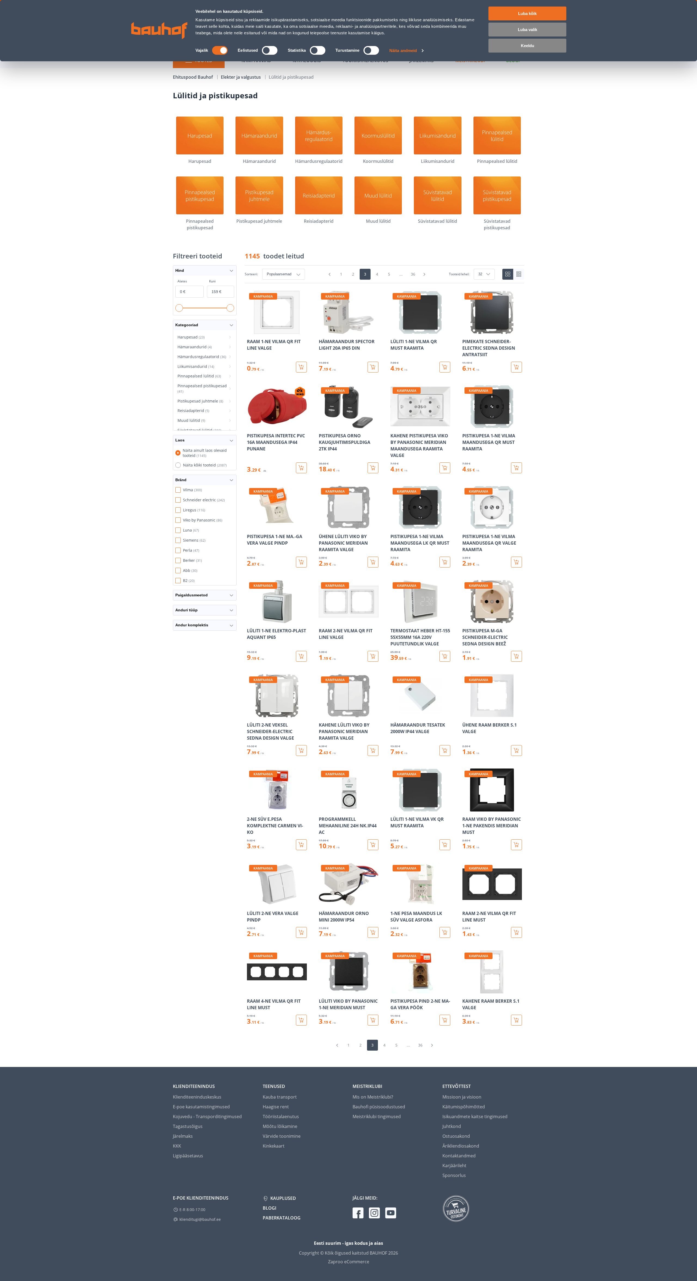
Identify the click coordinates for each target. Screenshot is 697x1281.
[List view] (518, 274)
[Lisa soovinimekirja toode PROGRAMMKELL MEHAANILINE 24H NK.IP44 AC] (323, 808)
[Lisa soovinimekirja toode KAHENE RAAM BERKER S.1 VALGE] (467, 989)
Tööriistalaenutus (281, 1117)
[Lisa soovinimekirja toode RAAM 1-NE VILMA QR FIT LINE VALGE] (251, 330)
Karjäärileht (454, 1166)
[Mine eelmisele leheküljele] (329, 274)
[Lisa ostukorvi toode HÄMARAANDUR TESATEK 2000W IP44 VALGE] (444, 750)
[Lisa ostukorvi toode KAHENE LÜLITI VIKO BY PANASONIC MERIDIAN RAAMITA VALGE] (373, 750)
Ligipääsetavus (188, 1156)
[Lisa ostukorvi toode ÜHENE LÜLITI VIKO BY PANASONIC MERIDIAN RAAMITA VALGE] (373, 562)
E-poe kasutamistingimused (201, 1107)
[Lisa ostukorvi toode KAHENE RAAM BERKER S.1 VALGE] (516, 1020)
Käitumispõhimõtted (463, 1107)
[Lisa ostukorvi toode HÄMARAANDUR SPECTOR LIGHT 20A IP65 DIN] (373, 367)
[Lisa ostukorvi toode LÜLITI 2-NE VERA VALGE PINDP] (301, 932)
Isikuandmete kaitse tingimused (475, 1117)
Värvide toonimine (282, 1136)
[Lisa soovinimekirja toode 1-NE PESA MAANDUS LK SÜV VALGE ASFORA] (395, 902)
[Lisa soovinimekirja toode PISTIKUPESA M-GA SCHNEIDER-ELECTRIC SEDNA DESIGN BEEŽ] (467, 619)
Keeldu (527, 45)
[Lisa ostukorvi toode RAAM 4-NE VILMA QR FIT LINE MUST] (301, 1020)
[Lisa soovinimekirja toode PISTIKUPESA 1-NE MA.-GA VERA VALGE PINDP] (251, 525)
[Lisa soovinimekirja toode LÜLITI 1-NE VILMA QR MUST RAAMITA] (395, 330)
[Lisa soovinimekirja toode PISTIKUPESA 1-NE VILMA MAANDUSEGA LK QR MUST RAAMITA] (395, 525)
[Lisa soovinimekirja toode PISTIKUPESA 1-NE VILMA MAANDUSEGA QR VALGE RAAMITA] (467, 525)
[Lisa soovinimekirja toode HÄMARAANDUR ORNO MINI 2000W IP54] (323, 902)
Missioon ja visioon (461, 1097)
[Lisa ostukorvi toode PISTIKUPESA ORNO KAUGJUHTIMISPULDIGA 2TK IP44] (373, 467)
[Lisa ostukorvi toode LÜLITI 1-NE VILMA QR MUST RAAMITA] (444, 367)
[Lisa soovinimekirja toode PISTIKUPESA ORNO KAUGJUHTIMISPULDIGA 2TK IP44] (323, 424)
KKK (177, 1146)
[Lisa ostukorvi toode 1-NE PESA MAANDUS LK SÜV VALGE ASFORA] (444, 932)
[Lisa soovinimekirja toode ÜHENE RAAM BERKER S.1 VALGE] (467, 713)
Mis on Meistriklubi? (373, 1097)
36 (413, 274)
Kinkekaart (274, 1146)
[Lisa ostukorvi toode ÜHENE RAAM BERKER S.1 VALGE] (516, 750)
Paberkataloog (282, 1218)
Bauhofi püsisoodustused (379, 1107)
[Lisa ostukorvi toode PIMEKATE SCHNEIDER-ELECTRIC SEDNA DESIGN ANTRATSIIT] (516, 367)
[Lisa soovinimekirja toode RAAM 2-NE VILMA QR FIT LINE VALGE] (323, 619)
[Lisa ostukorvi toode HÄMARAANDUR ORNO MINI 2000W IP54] (373, 932)
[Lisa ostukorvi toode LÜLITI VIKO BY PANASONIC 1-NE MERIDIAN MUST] (373, 1020)
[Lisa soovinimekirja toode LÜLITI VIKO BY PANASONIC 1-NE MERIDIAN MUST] (323, 989)
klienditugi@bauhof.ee (200, 1219)
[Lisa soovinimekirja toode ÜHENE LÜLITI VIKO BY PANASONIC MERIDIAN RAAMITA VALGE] (323, 525)
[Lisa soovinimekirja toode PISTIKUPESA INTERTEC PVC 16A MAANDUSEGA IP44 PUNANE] (251, 424)
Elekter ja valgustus (241, 77)
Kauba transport (280, 1097)
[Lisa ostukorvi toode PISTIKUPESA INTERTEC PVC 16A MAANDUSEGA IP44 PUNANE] (301, 467)
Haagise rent (276, 1107)
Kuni (212, 281)
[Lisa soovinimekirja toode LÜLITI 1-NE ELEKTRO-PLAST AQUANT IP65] (251, 619)
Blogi (269, 1208)
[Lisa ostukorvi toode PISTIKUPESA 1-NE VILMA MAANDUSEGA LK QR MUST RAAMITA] (444, 562)
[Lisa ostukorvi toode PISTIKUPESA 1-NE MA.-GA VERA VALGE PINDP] (301, 562)
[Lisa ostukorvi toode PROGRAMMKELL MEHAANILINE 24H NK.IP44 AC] (373, 844)
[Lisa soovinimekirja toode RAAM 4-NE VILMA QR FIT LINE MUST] (251, 989)
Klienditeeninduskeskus (197, 1097)
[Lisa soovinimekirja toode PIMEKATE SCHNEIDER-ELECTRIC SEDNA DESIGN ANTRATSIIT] (467, 330)
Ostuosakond (456, 1136)
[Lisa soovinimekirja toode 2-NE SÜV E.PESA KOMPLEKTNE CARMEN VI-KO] (251, 808)
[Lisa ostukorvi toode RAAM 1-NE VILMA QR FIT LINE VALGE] (301, 367)
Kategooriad (186, 325)
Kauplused (282, 1198)
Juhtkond (451, 1126)
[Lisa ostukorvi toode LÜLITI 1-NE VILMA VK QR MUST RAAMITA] (444, 844)
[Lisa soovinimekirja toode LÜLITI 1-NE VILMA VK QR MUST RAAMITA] (395, 808)
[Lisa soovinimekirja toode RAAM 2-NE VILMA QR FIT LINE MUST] (467, 902)
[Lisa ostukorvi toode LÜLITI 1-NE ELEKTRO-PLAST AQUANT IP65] (301, 656)
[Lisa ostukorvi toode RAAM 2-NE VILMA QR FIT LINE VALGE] (373, 656)
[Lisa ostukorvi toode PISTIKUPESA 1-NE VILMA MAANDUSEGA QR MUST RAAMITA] (516, 467)
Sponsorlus (454, 1175)
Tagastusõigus (188, 1126)
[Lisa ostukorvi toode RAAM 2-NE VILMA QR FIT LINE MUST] (516, 932)
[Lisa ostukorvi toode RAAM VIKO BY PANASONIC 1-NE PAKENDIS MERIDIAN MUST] (516, 844)
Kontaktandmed (459, 1156)
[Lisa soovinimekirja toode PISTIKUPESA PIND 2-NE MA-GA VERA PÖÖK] (395, 989)
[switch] (269, 50)
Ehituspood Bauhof (193, 77)
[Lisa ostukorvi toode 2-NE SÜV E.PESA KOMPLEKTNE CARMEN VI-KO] (301, 844)
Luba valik (527, 29)
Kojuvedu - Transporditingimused (207, 1117)
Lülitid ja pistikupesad (291, 77)
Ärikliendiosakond (460, 1146)
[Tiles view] (507, 274)
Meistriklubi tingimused (377, 1117)
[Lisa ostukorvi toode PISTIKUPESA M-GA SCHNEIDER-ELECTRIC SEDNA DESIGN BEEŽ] (516, 656)
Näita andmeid (403, 50)
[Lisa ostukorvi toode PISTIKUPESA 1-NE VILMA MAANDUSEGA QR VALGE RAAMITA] (516, 562)
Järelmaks (183, 1136)
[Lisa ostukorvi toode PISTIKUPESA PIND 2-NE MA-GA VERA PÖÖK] (444, 1020)
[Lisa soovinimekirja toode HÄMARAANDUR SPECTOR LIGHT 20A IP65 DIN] (323, 330)
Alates (182, 281)
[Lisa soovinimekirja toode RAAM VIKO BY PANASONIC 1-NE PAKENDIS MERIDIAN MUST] (467, 808)
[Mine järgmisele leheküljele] (424, 274)
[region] (384, 658)
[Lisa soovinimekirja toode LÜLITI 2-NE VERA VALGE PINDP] (251, 902)
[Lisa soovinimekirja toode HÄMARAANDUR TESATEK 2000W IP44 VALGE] (395, 713)
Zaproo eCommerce (348, 1262)
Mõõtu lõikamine (280, 1126)
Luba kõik (527, 13)
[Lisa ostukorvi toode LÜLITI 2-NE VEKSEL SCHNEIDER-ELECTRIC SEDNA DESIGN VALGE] (301, 750)
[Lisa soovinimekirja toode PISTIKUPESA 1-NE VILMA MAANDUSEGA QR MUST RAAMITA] (467, 424)
